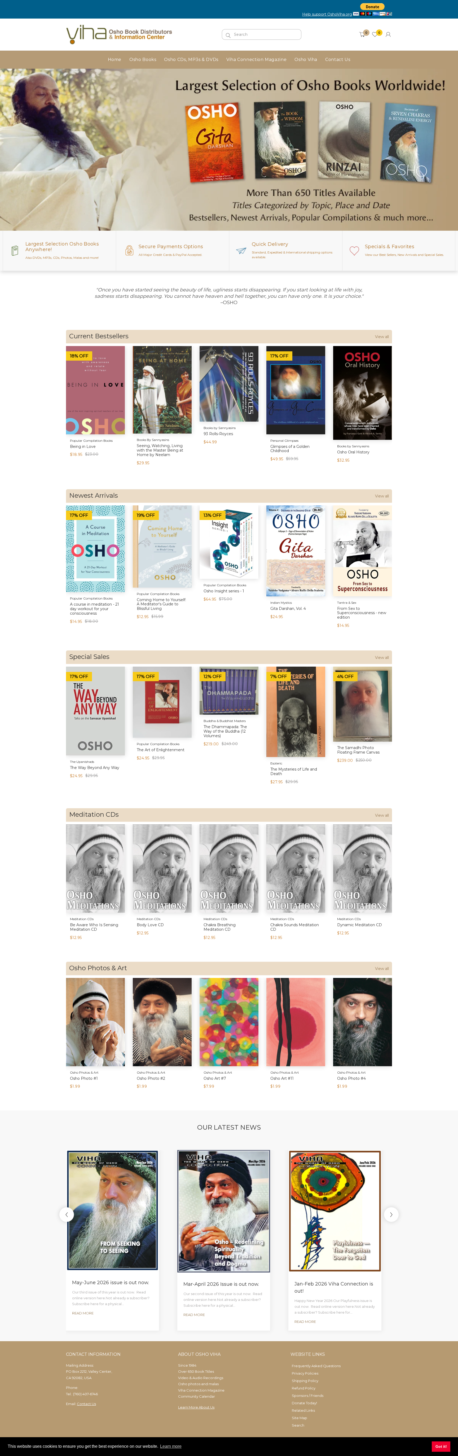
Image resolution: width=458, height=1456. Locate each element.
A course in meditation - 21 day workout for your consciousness (94, 609)
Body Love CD (150, 924)
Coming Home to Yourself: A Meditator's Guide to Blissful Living (161, 604)
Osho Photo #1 (84, 1078)
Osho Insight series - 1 (224, 591)
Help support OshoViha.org (327, 14)
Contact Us (86, 1404)
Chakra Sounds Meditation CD (294, 927)
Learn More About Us (196, 1407)
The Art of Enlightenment (160, 749)
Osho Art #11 (282, 1078)
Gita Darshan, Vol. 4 (288, 608)
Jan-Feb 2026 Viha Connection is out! (333, 1287)
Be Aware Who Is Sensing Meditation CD (94, 927)
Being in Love (83, 446)
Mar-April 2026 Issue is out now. (221, 1284)
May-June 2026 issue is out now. (110, 1283)
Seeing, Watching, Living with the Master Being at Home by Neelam (160, 450)
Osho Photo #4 (351, 1078)
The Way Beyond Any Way (94, 767)
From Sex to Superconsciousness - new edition (361, 613)
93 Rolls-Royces (218, 433)
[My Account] (388, 34)
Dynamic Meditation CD (359, 924)
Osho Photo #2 (151, 1078)
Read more (83, 1313)
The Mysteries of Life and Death (293, 771)
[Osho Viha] (119, 34)
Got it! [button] (441, 1446)
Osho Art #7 (215, 1078)
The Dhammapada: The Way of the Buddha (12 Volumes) (225, 731)
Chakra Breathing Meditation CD (220, 927)
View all (382, 336)
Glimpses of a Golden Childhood (290, 448)
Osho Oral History (353, 452)
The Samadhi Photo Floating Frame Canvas (358, 750)
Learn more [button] (171, 1446)
